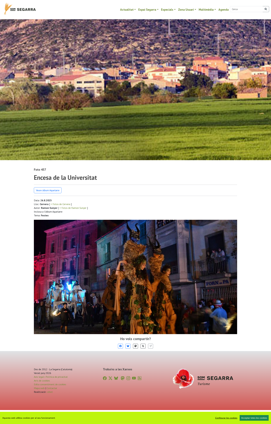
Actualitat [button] (127, 9)
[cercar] (266, 9)
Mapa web (39, 388)
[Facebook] (120, 346)
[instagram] (128, 378)
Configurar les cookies (226, 418)
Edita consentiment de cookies (50, 384)
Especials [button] (167, 9)
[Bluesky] (127, 346)
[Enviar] (150, 346)
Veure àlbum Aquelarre (47, 190)
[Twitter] (143, 346)
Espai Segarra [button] (147, 9)
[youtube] (134, 378)
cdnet (49, 391)
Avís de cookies (42, 380)
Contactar (52, 388)
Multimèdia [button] (206, 9)
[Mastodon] (135, 346)
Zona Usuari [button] (186, 9)
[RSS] (139, 378)
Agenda (223, 9)
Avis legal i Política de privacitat (51, 376)
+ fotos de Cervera (60, 204)
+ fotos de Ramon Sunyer (73, 207)
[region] (135, 418)
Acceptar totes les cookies (254, 418)
